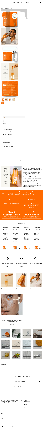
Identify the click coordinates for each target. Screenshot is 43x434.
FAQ (24, 409)
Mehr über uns (3, 405)
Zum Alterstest (12, 324)
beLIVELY (5, 429)
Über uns (2, 416)
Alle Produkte (7, 8)
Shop (2, 418)
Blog (24, 407)
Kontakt (25, 410)
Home (2, 8)
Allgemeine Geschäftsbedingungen (27, 401)
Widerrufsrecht (26, 404)
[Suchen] (34, 2)
